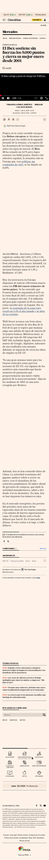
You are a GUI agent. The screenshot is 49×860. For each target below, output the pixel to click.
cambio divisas (24, 766)
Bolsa (5, 38)
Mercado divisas (15, 38)
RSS (34, 838)
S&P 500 (22, 15)
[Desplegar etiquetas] (44, 560)
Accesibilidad (23, 838)
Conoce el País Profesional (24, 785)
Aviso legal (13, 835)
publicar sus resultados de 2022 (19, 163)
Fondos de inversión (30, 38)
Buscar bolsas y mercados (15, 708)
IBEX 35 (6, 561)
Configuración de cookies (37, 835)
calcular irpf (9, 757)
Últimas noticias (10, 663)
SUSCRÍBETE (37, 20)
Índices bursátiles (17, 561)
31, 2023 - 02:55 (27, 110)
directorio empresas (39, 766)
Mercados (10, 32)
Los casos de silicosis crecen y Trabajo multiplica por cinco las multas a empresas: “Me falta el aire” (23, 680)
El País (43, 25)
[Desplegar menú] (4, 20)
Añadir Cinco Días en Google (16, 126)
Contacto (6, 835)
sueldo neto (39, 757)
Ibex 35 (6, 15)
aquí (38, 578)
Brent (28, 561)
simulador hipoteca (24, 757)
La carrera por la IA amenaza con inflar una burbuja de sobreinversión (24, 696)
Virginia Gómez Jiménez (19, 104)
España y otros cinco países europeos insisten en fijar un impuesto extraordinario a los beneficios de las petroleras (24, 670)
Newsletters (40, 838)
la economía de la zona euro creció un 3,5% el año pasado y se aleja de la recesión (24, 311)
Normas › (43, 548)
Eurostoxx (13, 720)
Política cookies (23, 835)
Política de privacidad (11, 838)
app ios (24, 776)
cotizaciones (10, 776)
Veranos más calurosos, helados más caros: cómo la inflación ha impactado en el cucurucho (24, 688)
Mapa (30, 838)
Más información (8, 572)
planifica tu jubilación (10, 766)
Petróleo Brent (40, 15)
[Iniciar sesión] (44, 20)
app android (39, 776)
